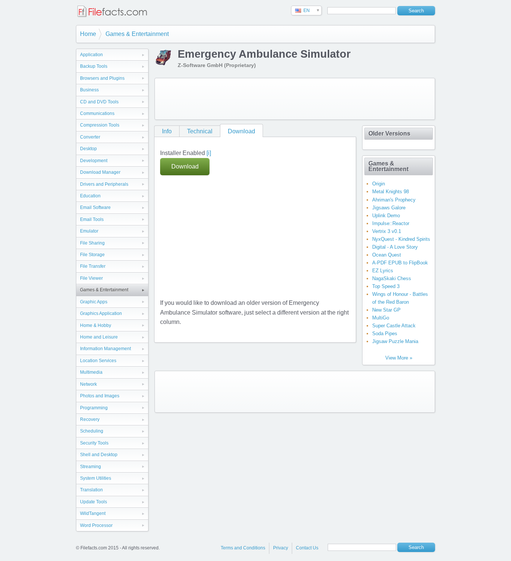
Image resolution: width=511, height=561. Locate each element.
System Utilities (95, 478)
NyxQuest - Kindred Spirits (401, 239)
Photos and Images (99, 395)
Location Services (98, 360)
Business (89, 90)
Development (93, 160)
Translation (91, 489)
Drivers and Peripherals (104, 184)
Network (88, 384)
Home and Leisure (99, 337)
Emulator (89, 231)
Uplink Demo (386, 215)
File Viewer (91, 278)
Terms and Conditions (243, 548)
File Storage (92, 254)
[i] (208, 153)
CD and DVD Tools (99, 101)
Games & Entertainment (137, 34)
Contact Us (307, 548)
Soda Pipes (384, 333)
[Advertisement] (295, 99)
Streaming (90, 466)
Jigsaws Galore (389, 207)
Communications (97, 113)
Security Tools (94, 443)
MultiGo (380, 318)
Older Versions (389, 133)
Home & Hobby (95, 325)
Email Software (95, 207)
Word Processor (96, 525)
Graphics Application (101, 313)
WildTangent (92, 513)
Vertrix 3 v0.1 (386, 231)
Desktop (88, 148)
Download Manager (100, 172)
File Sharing (92, 243)
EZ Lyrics (382, 270)
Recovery (90, 419)
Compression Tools (99, 125)
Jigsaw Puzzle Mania (395, 341)
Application (91, 54)
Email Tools (92, 219)
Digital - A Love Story (395, 247)
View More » (398, 358)
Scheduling (91, 431)
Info (167, 131)
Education (90, 195)
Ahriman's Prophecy (394, 200)
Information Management (105, 348)
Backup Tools (93, 66)
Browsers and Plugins (102, 78)
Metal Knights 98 (390, 191)
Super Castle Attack (394, 325)
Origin (378, 184)
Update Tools (93, 501)
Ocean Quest (386, 255)
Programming (94, 407)
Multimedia (91, 372)
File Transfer (92, 266)
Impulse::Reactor (390, 223)
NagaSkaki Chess (391, 278)
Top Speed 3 (386, 286)
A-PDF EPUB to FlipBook (400, 263)
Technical (199, 131)
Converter (90, 137)
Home (88, 34)
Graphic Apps (93, 301)
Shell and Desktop (98, 454)
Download (241, 131)
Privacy (280, 548)
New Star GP (386, 310)
